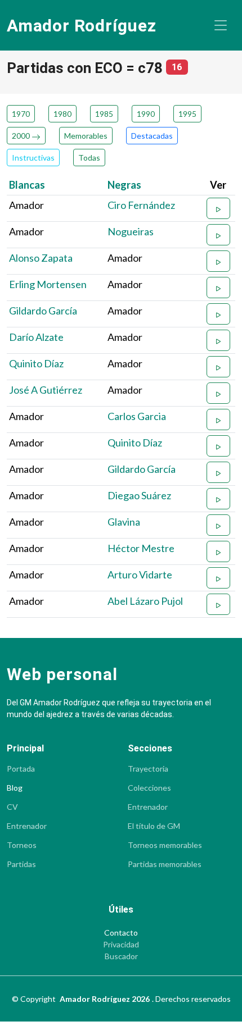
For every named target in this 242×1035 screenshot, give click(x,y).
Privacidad (121, 945)
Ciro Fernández (141, 205)
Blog (15, 788)
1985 (104, 113)
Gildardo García (43, 310)
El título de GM (154, 826)
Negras (124, 185)
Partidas (21, 864)
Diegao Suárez (139, 495)
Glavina (123, 522)
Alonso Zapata (41, 258)
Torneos (22, 845)
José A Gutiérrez (45, 390)
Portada (21, 769)
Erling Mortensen (48, 284)
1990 (146, 113)
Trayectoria (148, 769)
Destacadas (152, 135)
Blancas (27, 185)
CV (12, 807)
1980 (62, 113)
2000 (22, 135)
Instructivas (33, 157)
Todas (89, 157)
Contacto (121, 933)
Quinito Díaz (36, 363)
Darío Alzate (36, 337)
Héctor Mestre (140, 548)
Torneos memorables (165, 845)
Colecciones (149, 788)
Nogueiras (130, 231)
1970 (21, 113)
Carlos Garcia (136, 416)
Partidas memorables (164, 864)
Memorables (85, 135)
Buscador (121, 956)
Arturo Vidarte (139, 574)
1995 (187, 113)
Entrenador (27, 826)
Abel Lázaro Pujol (145, 601)
